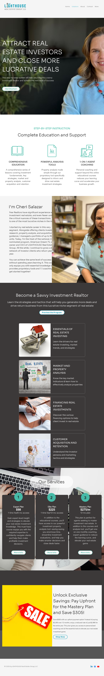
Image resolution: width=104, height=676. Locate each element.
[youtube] (98, 666)
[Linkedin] (91, 666)
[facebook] (95, 666)
